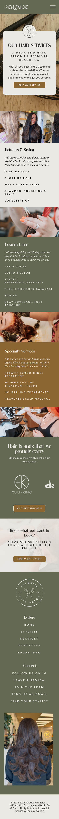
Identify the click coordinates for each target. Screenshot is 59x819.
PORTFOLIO (29, 645)
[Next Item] (50, 127)
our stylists (31, 161)
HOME (29, 624)
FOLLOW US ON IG (29, 673)
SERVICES (29, 638)
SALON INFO (29, 652)
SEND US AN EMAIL (29, 694)
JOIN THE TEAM (29, 687)
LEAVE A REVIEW (29, 680)
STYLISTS (29, 631)
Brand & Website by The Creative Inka (32, 809)
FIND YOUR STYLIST (30, 701)
